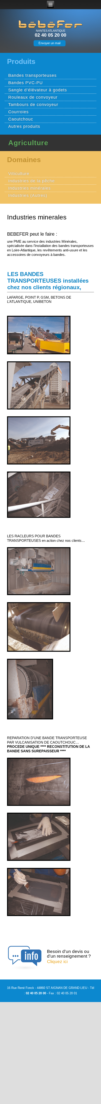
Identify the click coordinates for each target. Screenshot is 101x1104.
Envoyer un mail (50, 43)
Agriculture (28, 142)
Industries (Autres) (27, 195)
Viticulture (18, 173)
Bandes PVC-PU (25, 82)
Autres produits (24, 126)
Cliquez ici (57, 961)
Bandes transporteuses (32, 75)
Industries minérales (29, 188)
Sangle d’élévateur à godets (37, 90)
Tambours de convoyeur (33, 104)
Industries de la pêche (31, 181)
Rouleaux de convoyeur (33, 97)
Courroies (18, 111)
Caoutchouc (20, 119)
